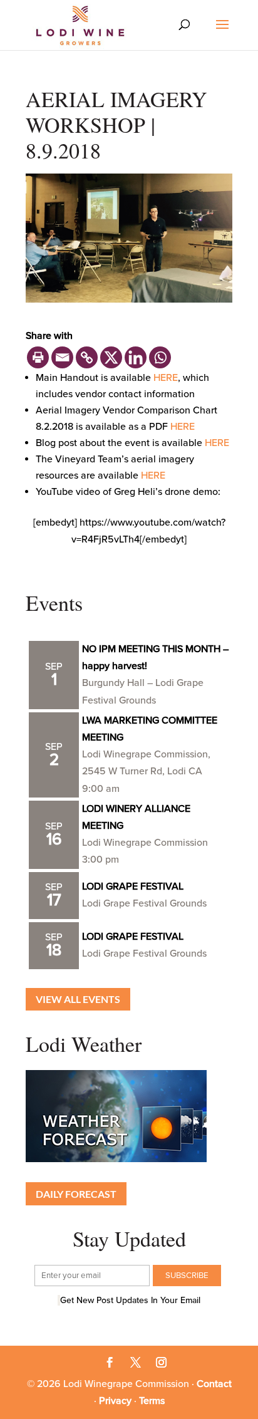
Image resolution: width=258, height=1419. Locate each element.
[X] (111, 357)
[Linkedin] (136, 357)
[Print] (38, 357)
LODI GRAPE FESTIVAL (132, 886)
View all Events (78, 999)
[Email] (62, 357)
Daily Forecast (76, 1194)
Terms (152, 1401)
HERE (165, 378)
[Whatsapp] (160, 357)
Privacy (115, 1401)
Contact (214, 1384)
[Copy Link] (87, 357)
